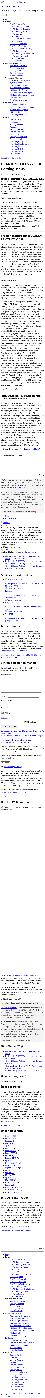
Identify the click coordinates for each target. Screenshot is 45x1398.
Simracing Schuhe (17, 149)
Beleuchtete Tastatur (18, 65)
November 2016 (11, 1190)
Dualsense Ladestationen (20, 80)
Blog (7, 19)
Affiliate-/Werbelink (9, 1007)
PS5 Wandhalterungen (19, 100)
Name (4, 696)
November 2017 (11, 1163)
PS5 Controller (16, 97)
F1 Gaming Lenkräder (18, 105)
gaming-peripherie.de (10, 6)
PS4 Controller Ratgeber (20, 87)
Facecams (14, 122)
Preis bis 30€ (12, 657)
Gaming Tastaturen (18, 73)
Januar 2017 (10, 1185)
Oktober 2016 (11, 1192)
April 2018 (9, 1160)
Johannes (27, 175)
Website (4, 707)
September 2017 (12, 1168)
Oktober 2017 (11, 1165)
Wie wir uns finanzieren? (11, 1125)
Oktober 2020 (11, 1136)
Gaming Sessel (16, 139)
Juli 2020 (8, 1141)
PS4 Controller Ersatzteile (20, 90)
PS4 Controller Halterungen (21, 92)
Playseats (13, 127)
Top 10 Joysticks (16, 34)
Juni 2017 (9, 1172)
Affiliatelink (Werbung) (13, 766)
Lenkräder (9, 102)
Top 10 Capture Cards (18, 24)
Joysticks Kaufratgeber (19, 83)
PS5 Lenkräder (16, 112)
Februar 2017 (10, 1182)
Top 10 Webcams (17, 61)
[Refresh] (5, 718)
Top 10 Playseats (16, 41)
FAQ (29, 742)
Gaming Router (16, 134)
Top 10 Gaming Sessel (19, 56)
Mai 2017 (9, 1175)
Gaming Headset (16, 129)
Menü (4, 15)
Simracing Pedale (17, 146)
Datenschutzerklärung (21, 740)
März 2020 (9, 1148)
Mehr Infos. (22, 487)
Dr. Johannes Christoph (21, 976)
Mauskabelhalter (17, 75)
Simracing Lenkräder (18, 114)
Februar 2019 (10, 1158)
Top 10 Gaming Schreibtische (22, 53)
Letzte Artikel (10, 518)
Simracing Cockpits (17, 141)
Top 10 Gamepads (17, 36)
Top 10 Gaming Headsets (20, 29)
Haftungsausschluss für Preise (13, 742)
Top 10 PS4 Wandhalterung (21, 48)
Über (7, 516)
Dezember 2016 (11, 1187)
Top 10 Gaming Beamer (19, 26)
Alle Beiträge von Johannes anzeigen (21, 649)
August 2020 (10, 1138)
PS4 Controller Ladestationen (22, 95)
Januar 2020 (10, 1153)
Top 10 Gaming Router (19, 51)
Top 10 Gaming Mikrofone (20, 39)
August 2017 (10, 1170)
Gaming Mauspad (17, 68)
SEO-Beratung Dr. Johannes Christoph (22, 791)
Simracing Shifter (17, 151)
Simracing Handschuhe (19, 144)
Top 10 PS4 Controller (18, 43)
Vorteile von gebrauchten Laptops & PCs (22, 1071)
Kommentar (6, 674)
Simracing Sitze (16, 154)
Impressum (5, 740)
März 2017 (9, 1180)
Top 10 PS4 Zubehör (18, 46)
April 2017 (9, 1177)
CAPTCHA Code (30, 722)
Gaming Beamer (16, 124)
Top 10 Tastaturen (17, 58)
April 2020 (9, 1146)
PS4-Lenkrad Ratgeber (19, 109)
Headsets (5, 758)
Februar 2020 (10, 1150)
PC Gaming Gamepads (19, 85)
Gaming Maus (15, 70)
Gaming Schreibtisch (18, 136)
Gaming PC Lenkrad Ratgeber (22, 107)
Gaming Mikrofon (17, 132)
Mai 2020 (9, 1143)
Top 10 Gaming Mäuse (19, 31)
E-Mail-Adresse (8, 700)
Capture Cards (16, 119)
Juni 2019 (9, 1155)
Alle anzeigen (29, 552)
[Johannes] (5, 522)
